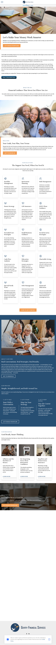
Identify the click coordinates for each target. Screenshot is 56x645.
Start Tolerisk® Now (9, 77)
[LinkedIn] (29, 634)
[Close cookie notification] (49, 639)
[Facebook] (27, 634)
